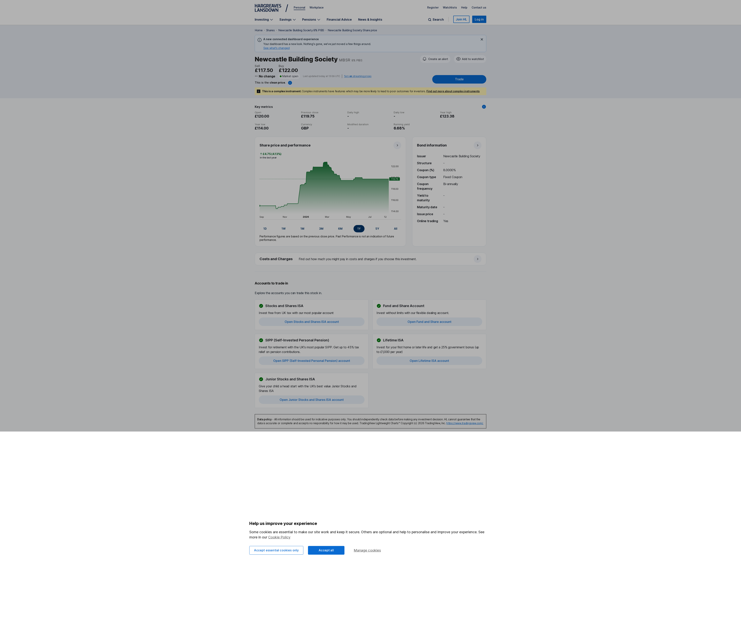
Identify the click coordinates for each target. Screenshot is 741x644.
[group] (330, 228)
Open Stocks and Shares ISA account (312, 322)
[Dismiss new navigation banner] (482, 39)
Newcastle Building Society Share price (352, 30)
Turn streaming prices (357, 76)
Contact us (479, 7)
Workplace (317, 7)
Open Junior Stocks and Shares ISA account (312, 400)
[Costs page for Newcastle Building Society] (370, 259)
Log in (479, 19)
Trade (459, 79)
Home (259, 30)
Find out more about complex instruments (453, 91)
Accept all (326, 550)
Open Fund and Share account (429, 322)
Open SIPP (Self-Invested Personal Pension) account (311, 361)
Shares (270, 30)
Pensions (309, 19)
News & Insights (370, 19)
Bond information (432, 145)
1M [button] (302, 228)
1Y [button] (359, 228)
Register (433, 7)
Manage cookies (367, 550)
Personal (299, 7)
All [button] (395, 228)
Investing (262, 19)
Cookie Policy (279, 537)
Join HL (461, 19)
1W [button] (284, 228)
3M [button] (321, 228)
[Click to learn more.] (484, 106)
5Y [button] (377, 228)
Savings (285, 19)
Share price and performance (285, 145)
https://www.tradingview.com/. (464, 423)
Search (438, 19)
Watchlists (450, 7)
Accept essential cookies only (276, 550)
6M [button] (340, 228)
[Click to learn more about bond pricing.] (290, 82)
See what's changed (276, 48)
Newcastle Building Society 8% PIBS (301, 30)
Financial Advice (339, 19)
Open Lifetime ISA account (429, 361)
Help (464, 7)
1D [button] (265, 228)
